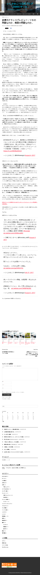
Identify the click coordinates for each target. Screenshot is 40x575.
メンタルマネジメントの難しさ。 (16, 343)
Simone (24, 572)
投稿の (4, 542)
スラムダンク (4, 505)
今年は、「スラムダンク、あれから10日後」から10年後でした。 (14, 467)
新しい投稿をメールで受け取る (6, 398)
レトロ (3, 514)
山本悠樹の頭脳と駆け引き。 (9, 431)
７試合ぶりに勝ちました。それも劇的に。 (12, 441)
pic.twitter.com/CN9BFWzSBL (21, 288)
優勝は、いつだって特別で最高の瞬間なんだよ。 (27, 343)
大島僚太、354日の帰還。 (9, 446)
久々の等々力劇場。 (8, 434)
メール (3, 384)
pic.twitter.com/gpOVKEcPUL (13, 268)
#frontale (26, 231)
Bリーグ (3, 478)
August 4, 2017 (30, 155)
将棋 (3, 518)
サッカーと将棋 (5, 499)
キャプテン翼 (4, 491)
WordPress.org (5, 547)
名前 (3, 381)
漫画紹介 (5, 526)
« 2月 (3, 421)
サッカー (3, 493)
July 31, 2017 (29, 272)
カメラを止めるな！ (6, 488)
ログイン (3, 540)
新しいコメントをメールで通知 (6, 397)
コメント (3, 367)
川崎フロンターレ (5, 17)
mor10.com (29, 572)
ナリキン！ (5, 501)
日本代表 (5, 497)
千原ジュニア (5, 486)
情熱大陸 (3, 520)
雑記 (3, 530)
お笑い (3, 484)
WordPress (18, 572)
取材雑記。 (4, 516)
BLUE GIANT (4, 476)
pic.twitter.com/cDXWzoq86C (13, 233)
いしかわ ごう (8, 25)
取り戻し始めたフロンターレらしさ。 (11, 439)
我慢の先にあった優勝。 (4, 343)
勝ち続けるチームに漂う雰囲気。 (33, 343)
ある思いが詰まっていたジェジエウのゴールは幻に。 (14, 451)
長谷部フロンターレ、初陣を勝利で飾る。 (12, 429)
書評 (3, 522)
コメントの (5, 544)
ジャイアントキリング (6, 503)
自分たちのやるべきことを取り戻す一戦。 (21, 343)
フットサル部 (4, 509)
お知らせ (3, 482)
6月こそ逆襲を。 (7, 449)
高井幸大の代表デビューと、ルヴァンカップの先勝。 (14, 436)
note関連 (4, 480)
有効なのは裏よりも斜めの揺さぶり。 (10, 343)
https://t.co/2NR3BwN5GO (12, 151)
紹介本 (4, 528)
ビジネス (5, 524)
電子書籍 (3, 532)
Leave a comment (19, 25)
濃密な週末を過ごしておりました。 (11, 444)
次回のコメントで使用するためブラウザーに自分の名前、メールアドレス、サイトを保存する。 (13, 392)
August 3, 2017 (30, 293)
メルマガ (3, 511)
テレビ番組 (4, 507)
